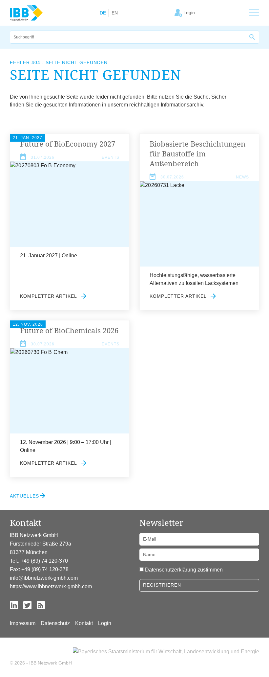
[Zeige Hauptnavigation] (254, 13)
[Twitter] (27, 605)
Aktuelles (24, 496)
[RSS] (41, 605)
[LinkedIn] (14, 605)
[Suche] (252, 37)
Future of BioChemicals (69, 330)
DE (103, 12)
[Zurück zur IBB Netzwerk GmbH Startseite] (26, 12)
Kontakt (84, 623)
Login (104, 623)
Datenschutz (55, 623)
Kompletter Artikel (49, 296)
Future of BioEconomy (67, 144)
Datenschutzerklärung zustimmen (184, 569)
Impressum (22, 623)
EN (115, 12)
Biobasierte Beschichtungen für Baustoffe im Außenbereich (197, 153)
